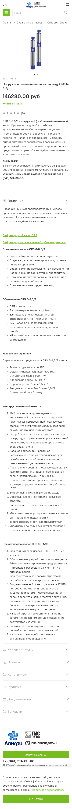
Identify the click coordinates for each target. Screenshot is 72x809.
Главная (7, 22)
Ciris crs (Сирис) (58, 22)
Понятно (36, 799)
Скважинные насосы (30, 22)
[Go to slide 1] (34, 74)
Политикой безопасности (48, 789)
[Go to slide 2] (37, 74)
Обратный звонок (36, 755)
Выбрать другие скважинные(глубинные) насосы (34, 242)
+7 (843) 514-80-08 (18, 761)
